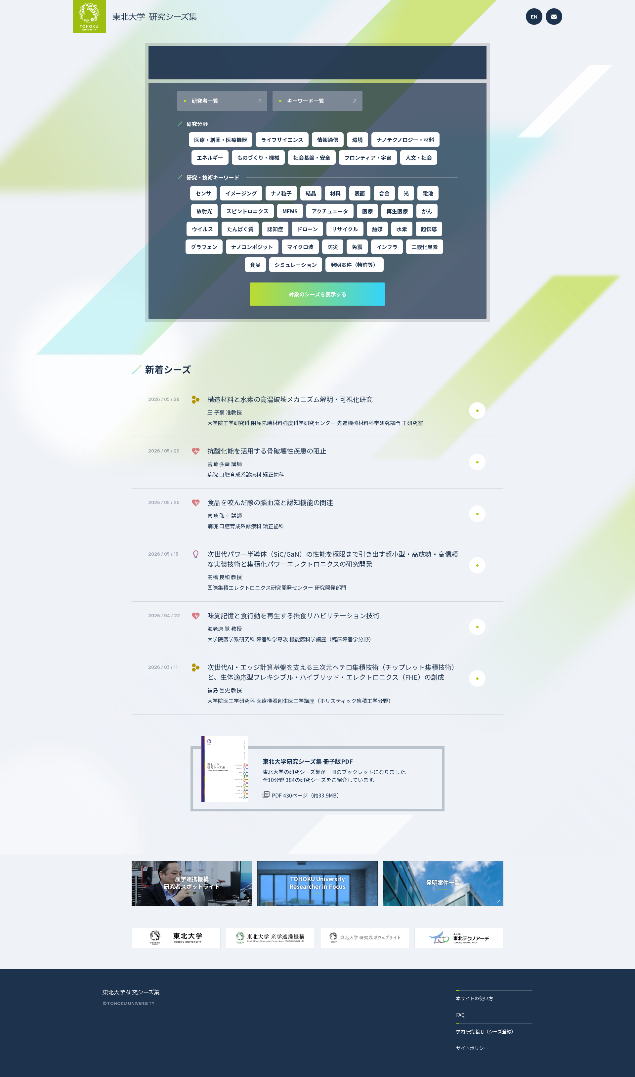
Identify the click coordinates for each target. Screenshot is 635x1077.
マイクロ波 (300, 247)
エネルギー (210, 157)
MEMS (290, 211)
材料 (335, 193)
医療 (367, 211)
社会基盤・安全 (311, 157)
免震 (357, 247)
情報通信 (327, 140)
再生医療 (397, 211)
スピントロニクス (247, 211)
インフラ (387, 247)
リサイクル (345, 229)
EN (534, 16)
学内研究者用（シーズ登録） (486, 1031)
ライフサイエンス (282, 140)
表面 (360, 193)
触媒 (377, 229)
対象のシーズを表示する (318, 294)
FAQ (460, 1015)
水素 (402, 229)
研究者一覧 (204, 101)
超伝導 (429, 229)
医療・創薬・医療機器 (220, 140)
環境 (357, 140)
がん (427, 211)
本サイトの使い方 (474, 998)
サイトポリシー (472, 1048)
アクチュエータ (330, 211)
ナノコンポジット (252, 247)
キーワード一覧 (305, 101)
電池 (428, 193)
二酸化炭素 (424, 247)
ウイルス (202, 229)
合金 (384, 193)
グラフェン (204, 247)
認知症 (275, 229)
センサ (203, 193)
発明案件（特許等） (354, 265)
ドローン (307, 229)
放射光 (204, 211)
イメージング (241, 193)
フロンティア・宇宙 (368, 157)
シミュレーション (296, 265)
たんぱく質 (240, 229)
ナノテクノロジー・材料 (405, 140)
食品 (255, 265)
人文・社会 (418, 157)
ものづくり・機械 (258, 157)
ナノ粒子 (281, 193)
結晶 (311, 193)
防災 (332, 247)
